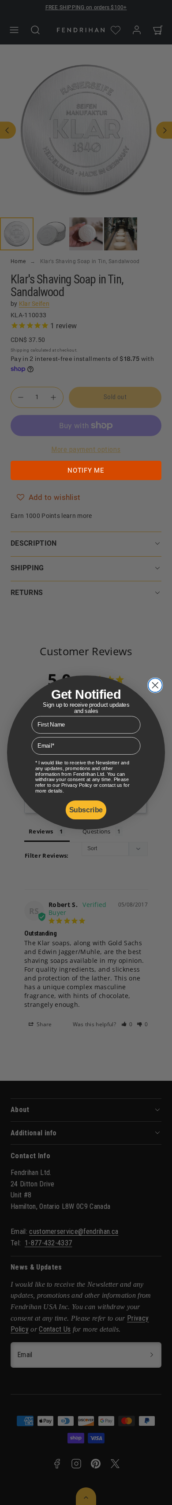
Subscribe (86, 810)
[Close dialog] (155, 685)
